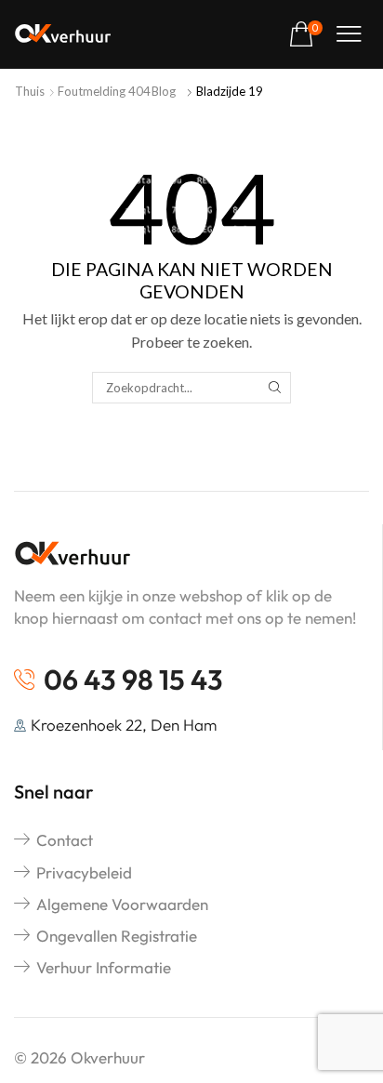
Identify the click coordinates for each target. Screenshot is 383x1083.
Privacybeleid (84, 872)
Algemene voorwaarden (122, 904)
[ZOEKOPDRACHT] (274, 387)
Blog (164, 91)
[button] (306, 34)
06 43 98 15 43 (133, 679)
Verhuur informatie (103, 967)
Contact (64, 840)
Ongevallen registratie (116, 935)
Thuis (30, 91)
